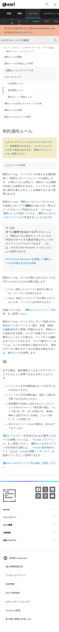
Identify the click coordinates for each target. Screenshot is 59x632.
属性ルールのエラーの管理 (17, 117)
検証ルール (14, 352)
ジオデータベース (31, 47)
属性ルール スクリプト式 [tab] (20, 70)
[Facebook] (38, 489)
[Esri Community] (38, 496)
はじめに (12, 21)
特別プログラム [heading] (9, 540)
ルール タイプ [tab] (14, 77)
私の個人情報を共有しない (19, 619)
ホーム (5, 21)
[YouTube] (52, 496)
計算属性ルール (15, 83)
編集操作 (10, 329)
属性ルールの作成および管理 (18, 63)
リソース (32, 13)
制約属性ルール (15, 90)
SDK (47, 21)
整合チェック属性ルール (20, 97)
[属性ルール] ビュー (31, 201)
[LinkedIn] (52, 489)
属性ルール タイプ (13, 435)
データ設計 (48, 47)
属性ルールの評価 (13, 110)
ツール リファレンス (26, 21)
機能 (20, 13)
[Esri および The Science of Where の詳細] (9, 496)
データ (16, 47)
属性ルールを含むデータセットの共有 (23, 103)
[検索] (47, 4)
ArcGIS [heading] (6, 509)
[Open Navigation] (55, 4)
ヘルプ (19, 21)
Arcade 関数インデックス (34, 451)
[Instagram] (45, 496)
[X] (45, 489)
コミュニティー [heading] (9, 517)
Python (36, 21)
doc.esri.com (25, 32)
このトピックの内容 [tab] (14, 165)
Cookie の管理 (13, 610)
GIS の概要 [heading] (7, 525)
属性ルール (11, 51)
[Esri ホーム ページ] (8, 4)
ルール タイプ (27, 51)
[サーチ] (55, 40)
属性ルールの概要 (13, 57)
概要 (9, 13)
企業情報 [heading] (7, 532)
